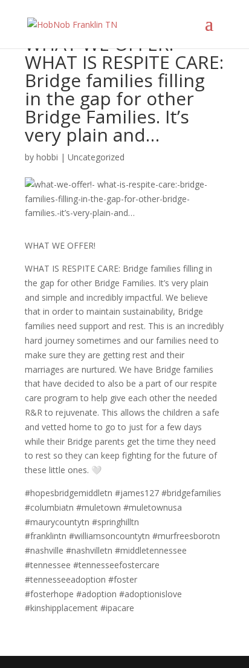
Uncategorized (96, 157)
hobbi (47, 157)
